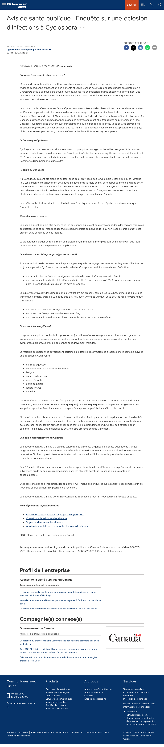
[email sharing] (154, 48)
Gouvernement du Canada (37, 628)
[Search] (160, 5)
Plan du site (77, 732)
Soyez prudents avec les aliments (44, 522)
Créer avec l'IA (53, 695)
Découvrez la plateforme (58, 689)
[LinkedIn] (8, 707)
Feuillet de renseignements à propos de (55, 514)
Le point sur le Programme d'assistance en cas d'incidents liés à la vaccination (58, 608)
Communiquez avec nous (20, 703)
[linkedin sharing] (140, 48)
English (82, 27)
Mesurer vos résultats (56, 702)
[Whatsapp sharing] (147, 48)
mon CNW (128, 695)
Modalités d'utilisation (17, 732)
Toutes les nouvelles (133, 689)
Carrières (89, 695)
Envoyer (131, 5)
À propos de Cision (93, 692)
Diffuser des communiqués (59, 699)
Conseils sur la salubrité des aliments (46, 518)
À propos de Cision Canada (97, 689)
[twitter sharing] (133, 48)
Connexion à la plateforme (136, 692)
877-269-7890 (17, 693)
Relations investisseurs (57, 708)
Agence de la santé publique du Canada (46, 580)
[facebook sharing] (126, 48)
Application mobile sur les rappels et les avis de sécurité (57, 526)
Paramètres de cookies (97, 732)
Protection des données (135, 699)
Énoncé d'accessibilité (95, 699)
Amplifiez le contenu (56, 705)
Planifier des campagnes (58, 692)
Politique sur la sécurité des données (49, 732)
